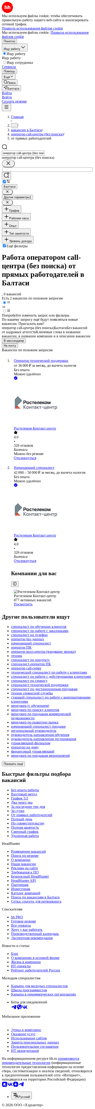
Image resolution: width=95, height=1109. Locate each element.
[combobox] (23, 153)
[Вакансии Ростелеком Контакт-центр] (52, 403)
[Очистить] (8, 163)
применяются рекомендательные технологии (40, 1061)
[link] (10, 82)
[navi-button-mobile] (6, 107)
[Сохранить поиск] (6, 176)
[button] (7, 93)
